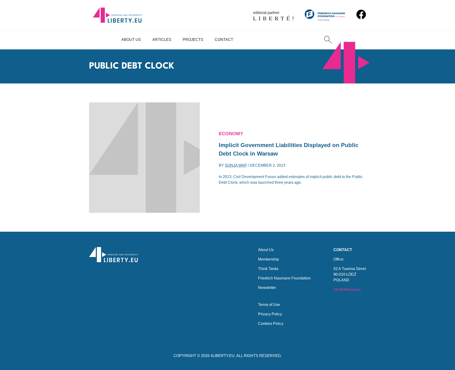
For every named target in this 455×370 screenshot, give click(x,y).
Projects (193, 40)
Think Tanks (268, 269)
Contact (224, 40)
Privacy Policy (270, 314)
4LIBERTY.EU (222, 356)
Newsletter (267, 288)
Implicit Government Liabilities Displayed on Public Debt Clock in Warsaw (288, 149)
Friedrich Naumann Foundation (284, 278)
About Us (131, 40)
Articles (161, 40)
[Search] (328, 39)
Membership (268, 259)
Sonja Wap (236, 165)
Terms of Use (269, 305)
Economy (231, 133)
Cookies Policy (270, 324)
